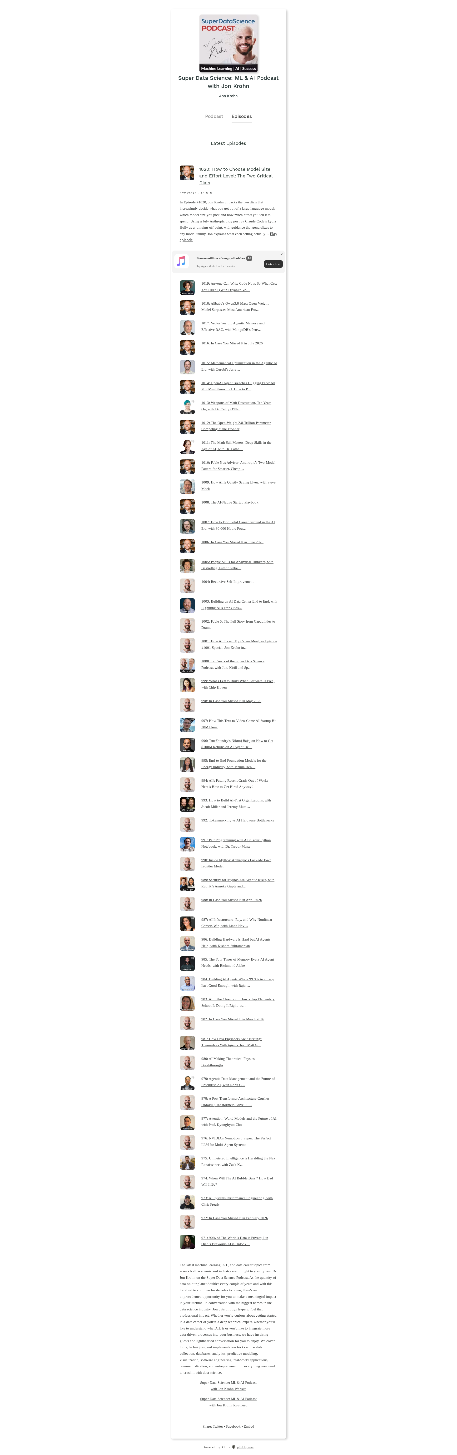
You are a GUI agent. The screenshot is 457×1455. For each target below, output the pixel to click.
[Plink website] (233, 1447)
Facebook (233, 1426)
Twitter (218, 1426)
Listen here (273, 264)
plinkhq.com (245, 1447)
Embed (249, 1426)
